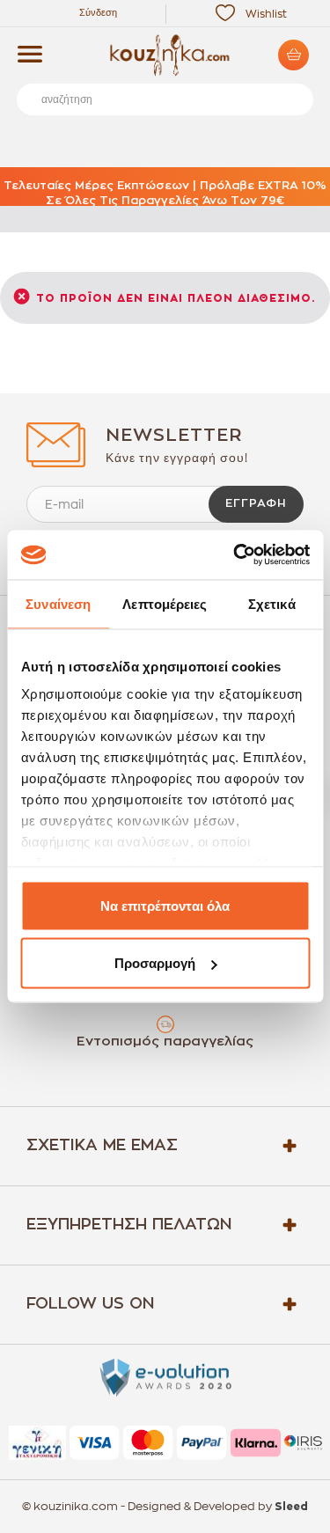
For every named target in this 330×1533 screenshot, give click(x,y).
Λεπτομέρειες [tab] (164, 603)
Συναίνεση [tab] (58, 603)
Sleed (291, 1506)
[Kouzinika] (165, 55)
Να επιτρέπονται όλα (165, 905)
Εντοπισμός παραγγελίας (165, 1041)
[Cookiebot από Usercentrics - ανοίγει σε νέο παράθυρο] (235, 555)
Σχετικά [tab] (272, 603)
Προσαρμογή (154, 963)
